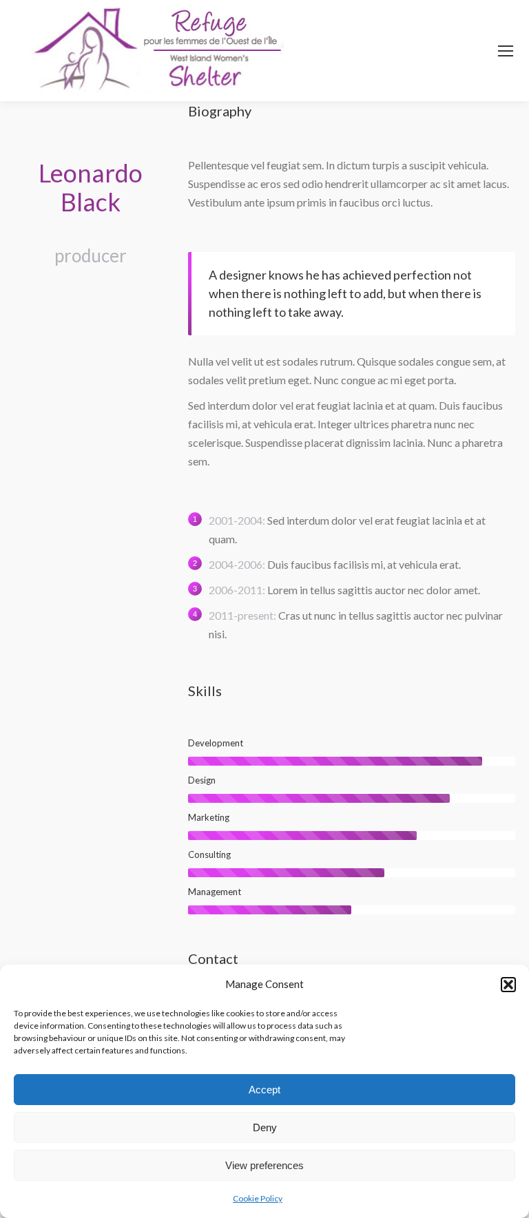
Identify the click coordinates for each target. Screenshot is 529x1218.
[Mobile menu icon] (505, 51)
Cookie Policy (257, 1198)
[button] (508, 984)
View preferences (264, 1165)
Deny (265, 1127)
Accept (264, 1089)
